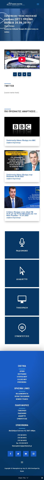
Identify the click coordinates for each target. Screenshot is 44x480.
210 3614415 (22, 435)
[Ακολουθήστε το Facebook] (15, 74)
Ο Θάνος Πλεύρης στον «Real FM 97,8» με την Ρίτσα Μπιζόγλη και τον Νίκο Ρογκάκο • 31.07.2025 (22, 213)
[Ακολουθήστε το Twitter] (20, 74)
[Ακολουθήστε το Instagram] (29, 74)
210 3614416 (22, 438)
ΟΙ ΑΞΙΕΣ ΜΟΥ (22, 379)
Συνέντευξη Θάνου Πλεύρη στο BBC (21, 140)
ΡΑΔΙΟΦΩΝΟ (22, 251)
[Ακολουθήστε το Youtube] (24, 74)
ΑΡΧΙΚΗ (22, 371)
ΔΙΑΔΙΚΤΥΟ (22, 279)
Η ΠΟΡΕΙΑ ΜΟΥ (22, 377)
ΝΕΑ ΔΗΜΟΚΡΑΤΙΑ (22, 394)
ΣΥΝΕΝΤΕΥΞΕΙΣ (22, 336)
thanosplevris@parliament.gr (22, 446)
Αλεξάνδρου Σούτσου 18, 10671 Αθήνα (22, 431)
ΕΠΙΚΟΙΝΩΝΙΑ (22, 382)
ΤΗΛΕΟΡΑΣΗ (22, 308)
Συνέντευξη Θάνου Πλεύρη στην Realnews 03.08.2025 (19, 175)
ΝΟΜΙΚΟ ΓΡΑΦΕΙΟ (22, 399)
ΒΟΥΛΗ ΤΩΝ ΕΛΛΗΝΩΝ (22, 396)
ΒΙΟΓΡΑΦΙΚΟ (22, 374)
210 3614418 (22, 440)
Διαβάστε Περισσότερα (14, 142)
